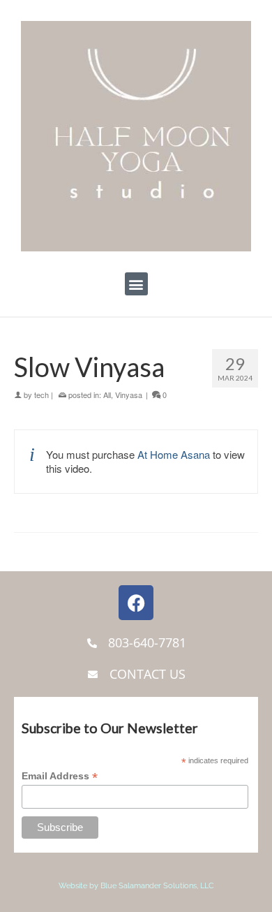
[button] (136, 283)
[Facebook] (136, 602)
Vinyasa (128, 394)
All (107, 394)
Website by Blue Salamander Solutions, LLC (136, 885)
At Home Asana (173, 454)
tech (41, 394)
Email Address (60, 776)
